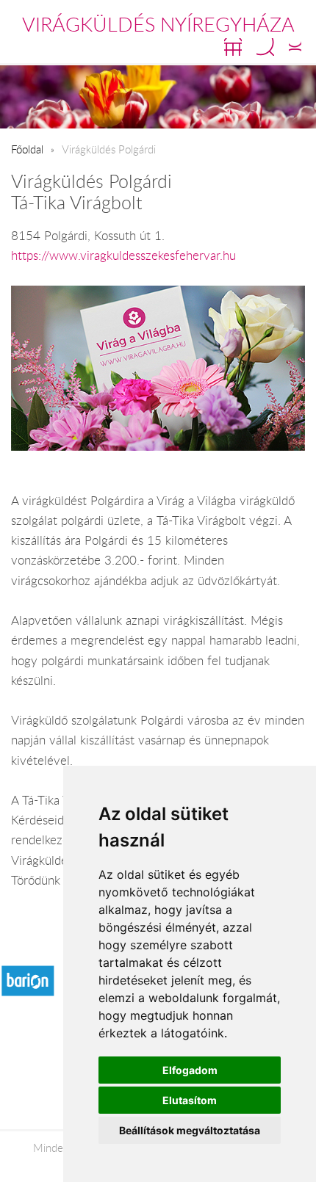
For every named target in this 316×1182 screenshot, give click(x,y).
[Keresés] (265, 47)
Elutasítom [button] (189, 1100)
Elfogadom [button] (190, 1070)
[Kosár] (233, 47)
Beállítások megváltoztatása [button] (189, 1130)
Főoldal (27, 149)
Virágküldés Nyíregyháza (158, 24)
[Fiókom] (295, 47)
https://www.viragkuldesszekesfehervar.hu (123, 255)
